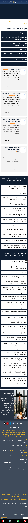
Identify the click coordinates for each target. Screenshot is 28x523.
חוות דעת (11, 467)
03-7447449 (21, 452)
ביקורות (25, 467)
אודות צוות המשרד (8, 462)
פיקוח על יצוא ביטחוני (21, 60)
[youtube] (7, 423)
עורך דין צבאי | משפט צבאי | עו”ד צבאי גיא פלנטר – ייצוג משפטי (14, 38)
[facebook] (13, 423)
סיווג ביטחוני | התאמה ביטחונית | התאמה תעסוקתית (15, 54)
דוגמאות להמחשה (8, 464)
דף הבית (18, 22)
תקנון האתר (18, 505)
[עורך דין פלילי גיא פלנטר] (14, 2)
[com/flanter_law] (5, 423)
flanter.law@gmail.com (15, 455)
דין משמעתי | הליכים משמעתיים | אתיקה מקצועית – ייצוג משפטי (15, 44)
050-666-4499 (6, 450)
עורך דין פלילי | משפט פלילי (19, 33)
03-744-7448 (19, 450)
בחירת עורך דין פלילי (22, 469)
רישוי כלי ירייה (23, 49)
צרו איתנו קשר (9, 469)
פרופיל (25, 462)
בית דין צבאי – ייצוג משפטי (19, 64)
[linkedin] (10, 423)
